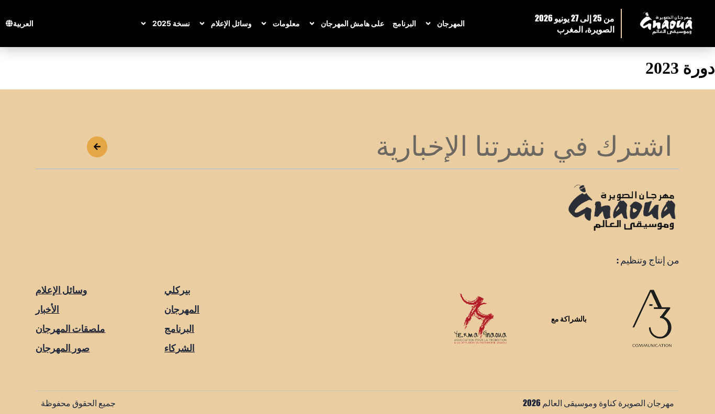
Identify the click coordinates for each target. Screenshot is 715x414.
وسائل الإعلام (231, 23)
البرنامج (404, 23)
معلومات (286, 23)
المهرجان (451, 23)
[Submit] (97, 146)
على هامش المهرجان (352, 23)
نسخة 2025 (171, 23)
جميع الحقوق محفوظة (78, 402)
